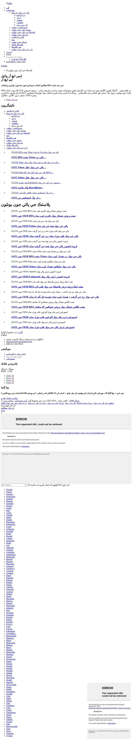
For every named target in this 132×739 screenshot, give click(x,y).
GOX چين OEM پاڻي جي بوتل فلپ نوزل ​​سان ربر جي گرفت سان (44, 236)
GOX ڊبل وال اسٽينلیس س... (26, 197)
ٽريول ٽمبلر (87, 403)
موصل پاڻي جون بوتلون (21, 30)
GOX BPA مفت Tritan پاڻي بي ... (28, 157)
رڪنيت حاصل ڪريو (9, 398)
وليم (3, 410)
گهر (7, 8)
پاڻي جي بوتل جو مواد (20, 13)
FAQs (8, 54)
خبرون (9, 52)
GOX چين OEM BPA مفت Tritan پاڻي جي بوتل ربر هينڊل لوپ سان (46, 256)
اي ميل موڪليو (7, 408)
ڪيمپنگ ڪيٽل (17, 44)
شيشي (19, 20)
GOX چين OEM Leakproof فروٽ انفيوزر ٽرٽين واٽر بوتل (40, 276)
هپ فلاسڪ (16, 47)
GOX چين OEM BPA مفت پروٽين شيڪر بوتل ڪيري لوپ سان (43, 216)
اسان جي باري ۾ (14, 56)
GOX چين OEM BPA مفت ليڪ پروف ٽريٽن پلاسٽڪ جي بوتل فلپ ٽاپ (47, 286)
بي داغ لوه (20, 15)
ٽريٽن (18, 18)
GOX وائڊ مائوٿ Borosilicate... (27, 187)
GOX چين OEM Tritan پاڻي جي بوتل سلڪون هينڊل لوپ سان (43, 266)
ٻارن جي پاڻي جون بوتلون (22, 49)
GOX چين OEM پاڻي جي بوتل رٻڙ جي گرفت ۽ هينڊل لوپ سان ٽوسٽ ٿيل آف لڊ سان (55, 297)
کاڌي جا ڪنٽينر (17, 37)
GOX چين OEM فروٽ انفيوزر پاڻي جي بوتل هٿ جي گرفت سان (44, 246)
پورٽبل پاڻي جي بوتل (55, 403)
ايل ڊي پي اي (22, 25)
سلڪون (19, 22)
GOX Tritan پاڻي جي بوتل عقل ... (28, 167)
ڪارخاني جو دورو (18, 59)
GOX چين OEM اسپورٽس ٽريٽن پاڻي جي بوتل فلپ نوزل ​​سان (42, 327)
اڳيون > (19, 332)
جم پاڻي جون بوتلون (19, 35)
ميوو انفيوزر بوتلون (19, 27)
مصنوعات (10, 10)
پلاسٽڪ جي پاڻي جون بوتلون (23, 32)
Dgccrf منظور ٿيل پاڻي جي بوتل (95, 403)
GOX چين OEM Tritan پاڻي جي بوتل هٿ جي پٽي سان (39, 226)
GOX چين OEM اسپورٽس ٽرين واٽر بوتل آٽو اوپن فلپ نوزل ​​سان (44, 317)
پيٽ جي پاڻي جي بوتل (37, 403)
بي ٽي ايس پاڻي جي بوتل (16, 403)
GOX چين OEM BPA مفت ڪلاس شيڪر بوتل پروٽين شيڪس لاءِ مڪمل (48, 307)
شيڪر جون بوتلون (19, 42)
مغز (13, 40)
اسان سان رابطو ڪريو (15, 61)
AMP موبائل (74, 401)
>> (15, 332)
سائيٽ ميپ (8, 401)
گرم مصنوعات (21, 401)
